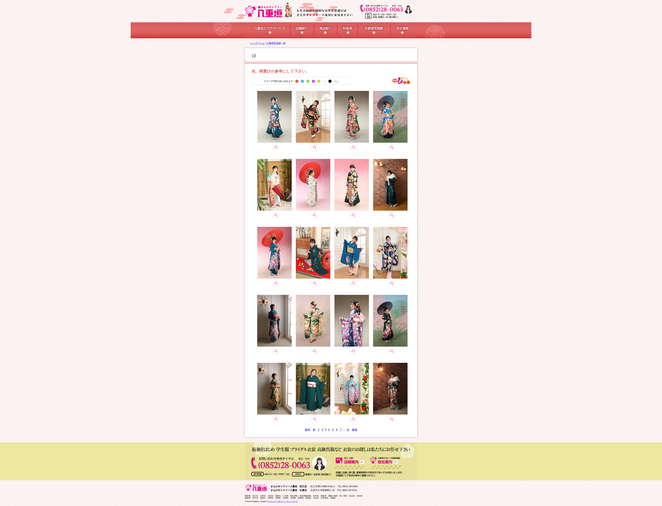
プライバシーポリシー (276, 501)
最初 (307, 429)
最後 (354, 429)
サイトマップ (292, 501)
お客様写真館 (274, 43)
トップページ (257, 43)
